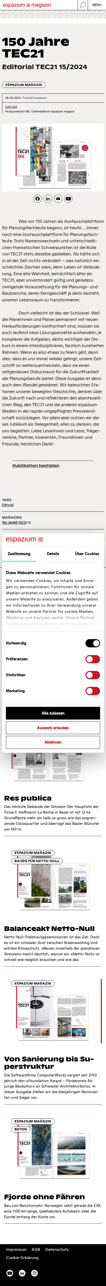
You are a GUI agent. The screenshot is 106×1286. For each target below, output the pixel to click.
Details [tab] (53, 553)
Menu (97, 5)
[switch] (92, 659)
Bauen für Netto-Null (36, 861)
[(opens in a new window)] (68, 199)
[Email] (58, 199)
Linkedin (22, 1273)
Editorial (8, 505)
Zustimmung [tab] (19, 553)
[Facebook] (37, 199)
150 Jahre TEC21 (14, 522)
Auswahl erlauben (53, 727)
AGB (36, 1249)
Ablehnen (53, 742)
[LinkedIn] (48, 199)
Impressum (16, 1249)
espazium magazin (23, 85)
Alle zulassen (53, 713)
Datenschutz (56, 1249)
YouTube (9, 1273)
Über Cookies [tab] (87, 553)
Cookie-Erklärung (22, 1258)
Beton (20, 1129)
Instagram (34, 1273)
